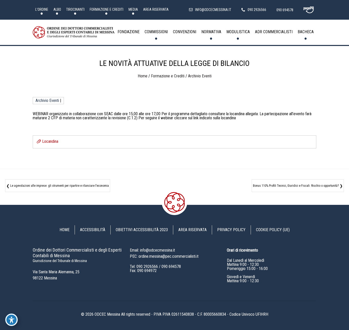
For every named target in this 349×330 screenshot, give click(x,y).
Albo (57, 9)
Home (142, 76)
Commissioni (156, 31)
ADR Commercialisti (274, 31)
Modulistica (238, 31)
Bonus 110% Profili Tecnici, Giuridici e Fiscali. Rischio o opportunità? (296, 185)
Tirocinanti (75, 9)
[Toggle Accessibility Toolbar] (11, 320)
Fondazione (128, 31)
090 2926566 (147, 266)
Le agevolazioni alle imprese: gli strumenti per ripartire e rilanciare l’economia (59, 185)
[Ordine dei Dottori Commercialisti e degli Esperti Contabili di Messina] (73, 32)
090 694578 (171, 266)
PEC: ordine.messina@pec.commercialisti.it (164, 256)
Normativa (211, 31)
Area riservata (156, 9)
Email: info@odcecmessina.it (152, 250)
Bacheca (306, 31)
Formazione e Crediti (106, 9)
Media (133, 9)
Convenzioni (184, 31)
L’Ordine (41, 9)
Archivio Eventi (200, 76)
